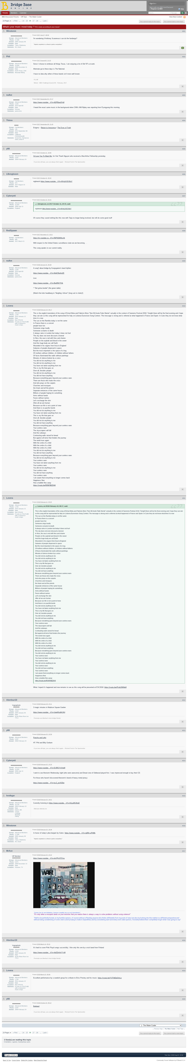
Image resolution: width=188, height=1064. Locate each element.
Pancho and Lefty (39, 738)
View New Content (175, 17)
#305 (183, 149)
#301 (183, 31)
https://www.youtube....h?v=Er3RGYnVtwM (49, 768)
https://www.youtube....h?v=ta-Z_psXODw (48, 783)
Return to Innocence (48, 128)
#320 (183, 999)
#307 (183, 196)
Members (14, 13)
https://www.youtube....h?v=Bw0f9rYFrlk (48, 283)
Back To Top (7, 1060)
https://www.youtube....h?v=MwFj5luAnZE (48, 273)
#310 (183, 306)
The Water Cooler (35, 17)
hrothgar (10, 796)
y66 (8, 149)
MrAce (9, 851)
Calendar (23, 13)
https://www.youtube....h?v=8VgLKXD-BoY (56, 181)
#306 (183, 174)
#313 (183, 730)
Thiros (9, 120)
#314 (183, 760)
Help (182, 9)
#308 (183, 230)
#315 (183, 796)
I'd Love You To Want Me (42, 156)
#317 (183, 851)
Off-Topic (24, 17)
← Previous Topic (158, 1028)
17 (33, 21)
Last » (45, 21)
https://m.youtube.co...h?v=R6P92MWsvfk (49, 238)
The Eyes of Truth (64, 128)
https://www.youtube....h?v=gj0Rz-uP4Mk (80, 833)
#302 (183, 56)
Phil (8, 56)
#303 (183, 95)
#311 (183, 498)
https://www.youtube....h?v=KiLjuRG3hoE (64, 803)
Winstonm (11, 31)
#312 (183, 700)
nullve (9, 95)
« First (15, 21)
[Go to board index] (17, 6)
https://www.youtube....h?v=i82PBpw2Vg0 (48, 102)
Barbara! (36, 1006)
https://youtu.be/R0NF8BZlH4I (44, 485)
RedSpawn (11, 230)
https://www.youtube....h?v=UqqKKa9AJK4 (49, 712)
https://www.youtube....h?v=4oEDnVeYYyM (49, 952)
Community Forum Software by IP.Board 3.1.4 (171, 1060)
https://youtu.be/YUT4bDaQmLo (110, 978)
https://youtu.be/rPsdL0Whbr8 (115, 687)
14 (23, 21)
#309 (183, 261)
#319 (183, 970)
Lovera (9, 306)
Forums (5, 13)
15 (27, 21)
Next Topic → (181, 1028)
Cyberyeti (11, 196)
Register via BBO (157, 9)
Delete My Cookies (27, 1060)
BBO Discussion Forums (10, 17)
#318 (183, 940)
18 (37, 21)
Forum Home (16, 1060)
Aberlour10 (11, 700)
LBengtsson (12, 174)
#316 (183, 825)
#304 (183, 120)
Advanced (185, 13)
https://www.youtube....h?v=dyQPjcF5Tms (49, 858)
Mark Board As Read (40, 1060)
